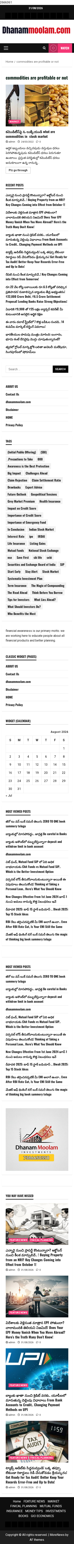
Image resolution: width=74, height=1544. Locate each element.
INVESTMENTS (56, 1511)
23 (10, 781)
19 (37, 773)
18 (28, 773)
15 (63, 764)
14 (55, 764)
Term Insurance (17, 585)
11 (28, 764)
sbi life (38, 557)
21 (55, 773)
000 (40, 459)
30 (10, 789)
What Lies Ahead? (45, 599)
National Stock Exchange (44, 550)
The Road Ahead (17, 592)
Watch (65, 48)
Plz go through (20, 171)
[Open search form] (44, 48)
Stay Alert (31, 571)
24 (19, 781)
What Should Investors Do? (24, 606)
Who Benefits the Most (22, 613)
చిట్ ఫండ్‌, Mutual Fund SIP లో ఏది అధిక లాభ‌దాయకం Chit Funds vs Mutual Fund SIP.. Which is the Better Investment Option (33, 866)
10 (19, 764)
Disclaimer (12, 409)
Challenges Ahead (36, 473)
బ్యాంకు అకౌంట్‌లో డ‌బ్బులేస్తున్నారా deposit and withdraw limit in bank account (34, 844)
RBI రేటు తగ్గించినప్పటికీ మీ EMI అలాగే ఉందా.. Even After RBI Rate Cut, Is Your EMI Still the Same (36, 924)
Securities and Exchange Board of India (31, 564)
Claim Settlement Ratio (46, 480)
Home (17, 1501)
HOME (9, 417)
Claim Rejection (17, 480)
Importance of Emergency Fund (27, 522)
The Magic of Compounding (47, 585)
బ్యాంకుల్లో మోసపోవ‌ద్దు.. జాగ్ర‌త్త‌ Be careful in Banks (36, 834)
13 (46, 764)
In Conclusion (16, 529)
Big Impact (14, 473)
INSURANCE (14, 1511)
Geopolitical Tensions (44, 494)
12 (37, 764)
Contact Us (12, 394)
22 (63, 773)
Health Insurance (50, 501)
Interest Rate (16, 536)
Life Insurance (16, 543)
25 (28, 781)
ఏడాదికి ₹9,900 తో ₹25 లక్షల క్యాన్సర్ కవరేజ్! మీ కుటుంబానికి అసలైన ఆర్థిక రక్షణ (34, 311)
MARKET (15, 121)
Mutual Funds (16, 550)
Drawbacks (14, 487)
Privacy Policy (14, 425)
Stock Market (50, 571)
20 (46, 773)
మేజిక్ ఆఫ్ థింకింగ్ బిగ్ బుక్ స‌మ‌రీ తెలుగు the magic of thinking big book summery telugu (36, 936)
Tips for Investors (18, 599)
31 (19, 789)
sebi (49, 557)
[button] (6, 48)
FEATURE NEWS (18, 1240)
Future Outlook (17, 494)
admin (12, 141)
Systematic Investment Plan (25, 578)
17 (19, 773)
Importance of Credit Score (24, 515)
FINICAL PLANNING (41, 1240)
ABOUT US (12, 386)
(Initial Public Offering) (22, 452)
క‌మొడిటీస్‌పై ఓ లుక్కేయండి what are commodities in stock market (37, 105)
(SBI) (44, 452)
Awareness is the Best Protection (28, 466)
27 (46, 781)
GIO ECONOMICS (42, 1516)
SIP (62, 564)
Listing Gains (38, 543)
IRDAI (41, 536)
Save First (23, 557)
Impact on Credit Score (22, 508)
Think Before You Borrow (47, 592)
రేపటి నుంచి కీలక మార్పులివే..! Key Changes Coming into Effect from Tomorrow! (37, 276)
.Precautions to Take (20, 459)
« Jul (9, 795)
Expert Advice (33, 487)
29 (63, 781)
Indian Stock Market (41, 529)
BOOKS (23, 1516)
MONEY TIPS (34, 1511)
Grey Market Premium (21, 501)
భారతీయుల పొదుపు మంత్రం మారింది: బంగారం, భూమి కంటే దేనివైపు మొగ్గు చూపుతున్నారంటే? (34, 336)
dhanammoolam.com (18, 402)
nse (10, 557)
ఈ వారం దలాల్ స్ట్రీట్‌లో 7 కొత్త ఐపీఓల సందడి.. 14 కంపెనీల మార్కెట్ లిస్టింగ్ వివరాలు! (35, 324)
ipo (31, 536)
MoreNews (57, 1535)
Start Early (14, 571)
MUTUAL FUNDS (51, 1506)
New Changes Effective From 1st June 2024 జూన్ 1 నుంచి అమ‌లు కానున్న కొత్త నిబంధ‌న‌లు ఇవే (36, 899)
